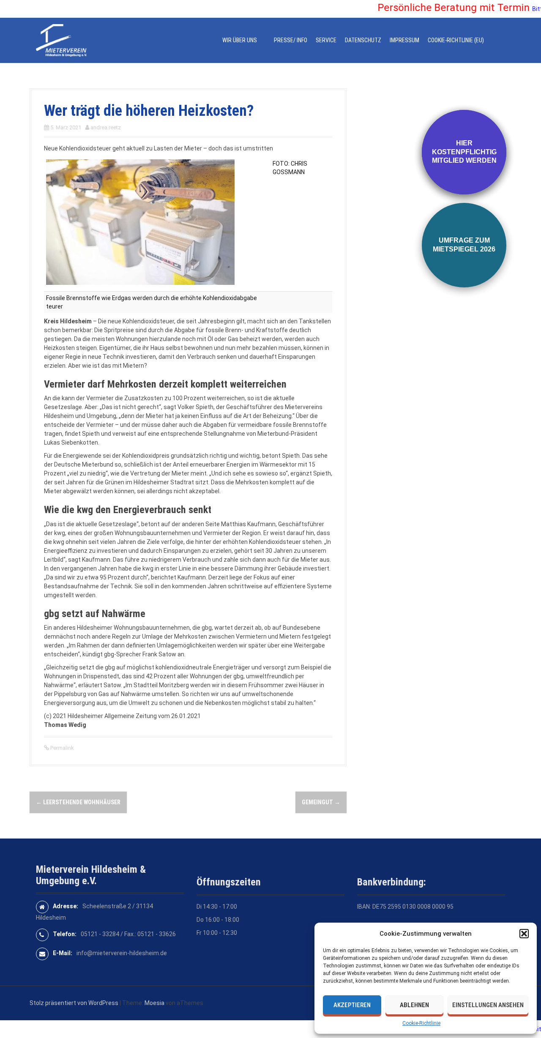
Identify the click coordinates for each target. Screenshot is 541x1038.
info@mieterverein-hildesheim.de (122, 953)
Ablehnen (414, 1005)
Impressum (404, 40)
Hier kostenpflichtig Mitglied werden (464, 151)
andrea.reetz (105, 127)
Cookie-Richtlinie (421, 1023)
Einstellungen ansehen (488, 1005)
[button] (524, 933)
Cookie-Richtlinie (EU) (456, 40)
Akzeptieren (352, 1005)
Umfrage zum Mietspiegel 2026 (464, 245)
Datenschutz (363, 40)
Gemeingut (321, 802)
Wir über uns (239, 40)
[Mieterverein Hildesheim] (61, 39)
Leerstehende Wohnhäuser (78, 802)
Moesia (154, 1003)
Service (326, 40)
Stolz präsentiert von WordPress (74, 1003)
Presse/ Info (290, 40)
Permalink (61, 748)
